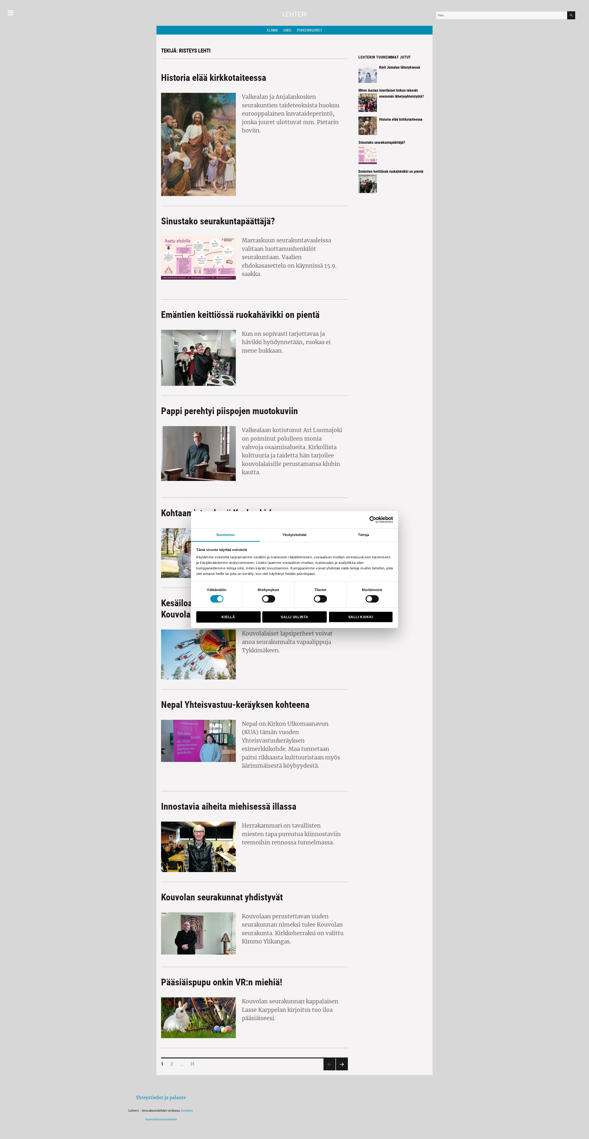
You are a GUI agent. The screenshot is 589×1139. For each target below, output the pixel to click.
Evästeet (187, 1110)
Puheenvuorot (309, 30)
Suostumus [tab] (225, 534)
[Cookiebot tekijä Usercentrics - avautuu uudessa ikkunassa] (373, 519)
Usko (287, 30)
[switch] (268, 599)
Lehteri (294, 14)
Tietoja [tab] (363, 534)
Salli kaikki (360, 617)
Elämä (272, 30)
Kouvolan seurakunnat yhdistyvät (222, 897)
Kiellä (228, 617)
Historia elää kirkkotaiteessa (213, 77)
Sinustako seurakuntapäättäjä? (218, 221)
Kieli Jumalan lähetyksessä (399, 67)
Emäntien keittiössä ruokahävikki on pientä (240, 314)
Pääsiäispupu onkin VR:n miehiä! (221, 982)
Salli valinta (294, 617)
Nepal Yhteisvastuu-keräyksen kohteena (235, 704)
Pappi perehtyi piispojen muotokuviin (229, 410)
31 (194, 1064)
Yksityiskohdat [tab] (294, 534)
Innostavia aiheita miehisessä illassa (228, 806)
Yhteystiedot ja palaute (161, 1097)
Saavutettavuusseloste (160, 1119)
